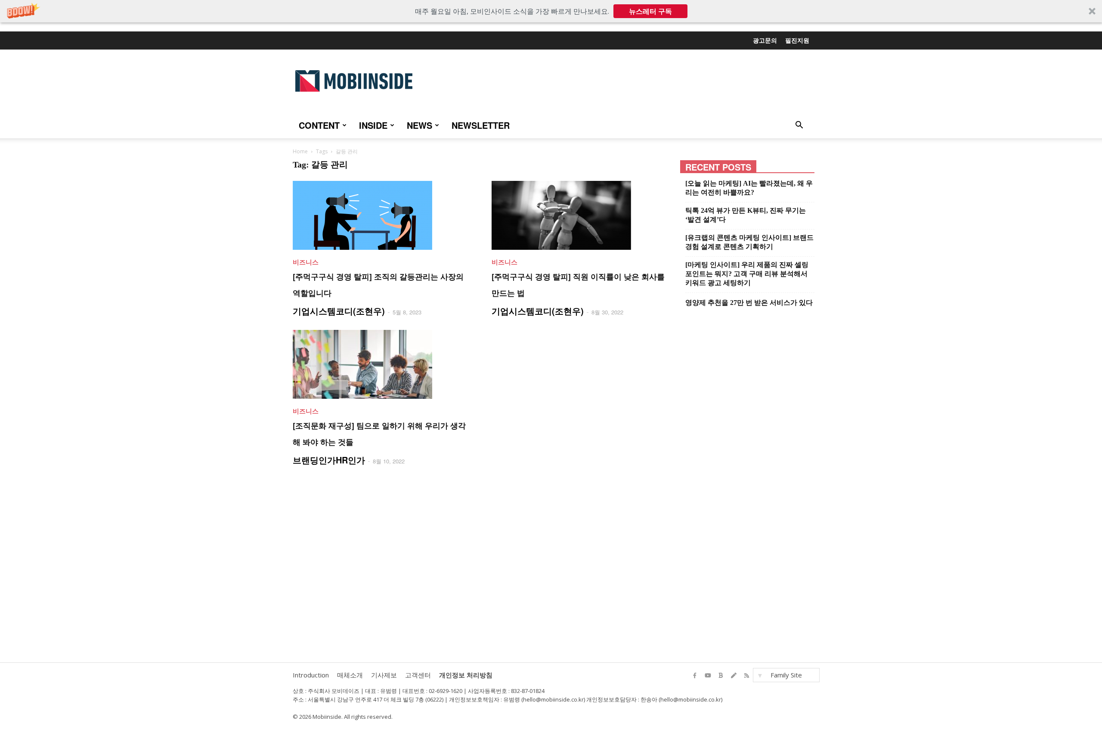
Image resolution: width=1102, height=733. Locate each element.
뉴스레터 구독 (650, 11)
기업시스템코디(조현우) (339, 310)
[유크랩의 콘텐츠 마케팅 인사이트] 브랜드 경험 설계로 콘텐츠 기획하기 (749, 242)
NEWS (419, 125)
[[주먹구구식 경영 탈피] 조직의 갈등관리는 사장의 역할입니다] (382, 215)
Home (300, 151)
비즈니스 (306, 262)
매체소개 (350, 675)
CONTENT (319, 125)
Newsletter (481, 125)
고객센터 (418, 675)
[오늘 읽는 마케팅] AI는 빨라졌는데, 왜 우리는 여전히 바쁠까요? (749, 188)
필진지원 (797, 40)
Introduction (311, 675)
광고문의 (765, 40)
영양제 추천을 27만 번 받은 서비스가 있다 (749, 302)
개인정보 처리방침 (465, 675)
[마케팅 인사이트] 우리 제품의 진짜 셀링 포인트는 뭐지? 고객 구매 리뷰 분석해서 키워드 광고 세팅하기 (746, 273)
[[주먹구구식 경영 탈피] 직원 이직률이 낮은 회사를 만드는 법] (581, 215)
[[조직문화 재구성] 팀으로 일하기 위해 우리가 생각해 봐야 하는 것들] (382, 364)
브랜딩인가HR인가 (329, 459)
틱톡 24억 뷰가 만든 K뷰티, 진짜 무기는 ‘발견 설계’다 (745, 215)
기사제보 (384, 675)
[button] (551, 11)
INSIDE (373, 125)
